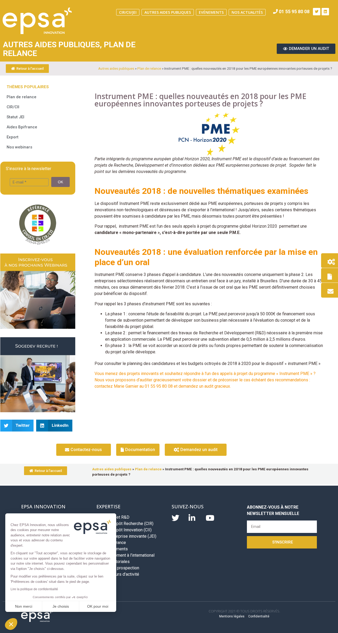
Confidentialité (258, 616)
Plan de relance (149, 68)
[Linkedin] (325, 11)
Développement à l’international (125, 555)
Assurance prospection (117, 567)
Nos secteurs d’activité (117, 574)
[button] (11, 624)
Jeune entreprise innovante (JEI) (126, 536)
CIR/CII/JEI (128, 12)
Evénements (211, 12)
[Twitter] (316, 11)
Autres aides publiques (167, 12)
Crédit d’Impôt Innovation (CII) (124, 529)
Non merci (23, 606)
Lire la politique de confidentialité (34, 589)
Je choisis (61, 606)
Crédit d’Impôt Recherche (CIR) (124, 523)
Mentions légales (232, 616)
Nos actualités (247, 12)
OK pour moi (97, 606)
